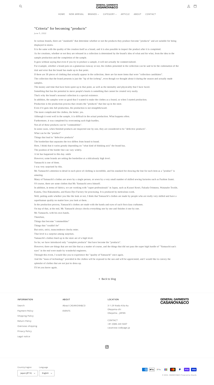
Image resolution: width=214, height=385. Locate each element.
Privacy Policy (24, 331)
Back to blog (109, 279)
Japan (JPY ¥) (26, 373)
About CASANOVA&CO (74, 305)
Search (21, 305)
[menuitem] (61, 14)
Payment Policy (25, 310)
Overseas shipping (27, 326)
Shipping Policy (25, 315)
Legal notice (23, 336)
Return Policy (24, 321)
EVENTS (67, 310)
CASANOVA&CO (175, 375)
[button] (20, 6)
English (45, 373)
